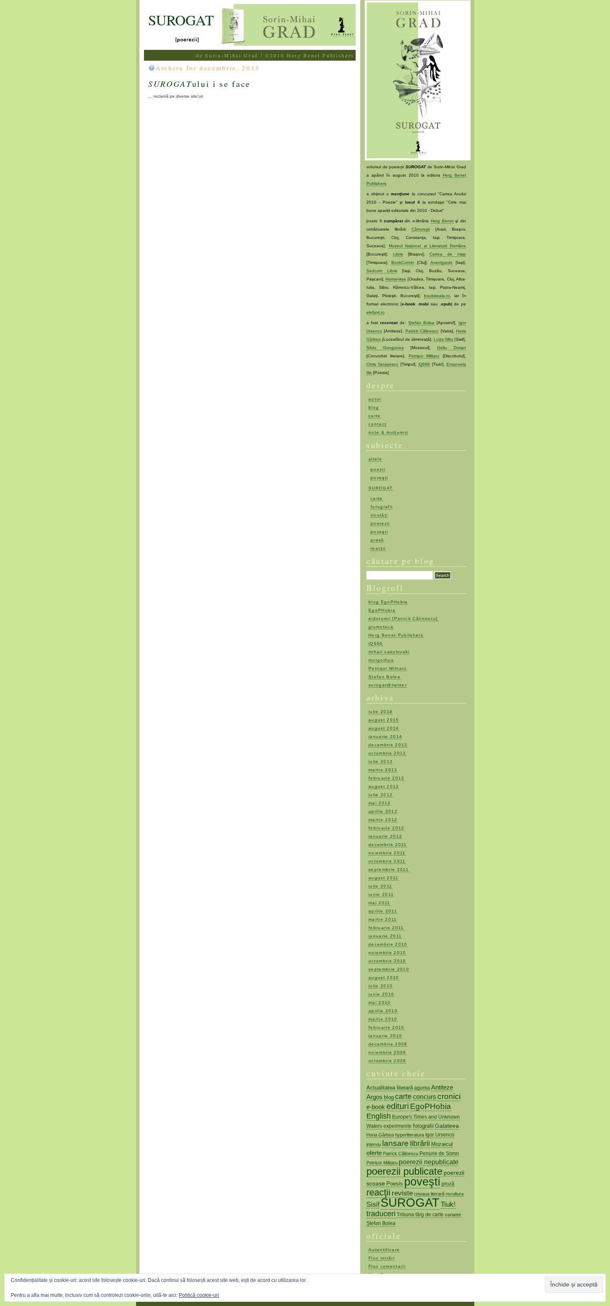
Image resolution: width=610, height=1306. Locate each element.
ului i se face (199, 83)
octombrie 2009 (387, 1060)
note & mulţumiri (388, 432)
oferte (374, 1153)
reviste (402, 1193)
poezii (378, 469)
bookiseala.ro (437, 295)
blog (373, 407)
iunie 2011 (381, 894)
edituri (397, 1106)
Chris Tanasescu (382, 364)
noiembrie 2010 (387, 952)
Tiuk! (448, 1204)
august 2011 (383, 878)
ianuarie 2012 (385, 836)
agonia (422, 1087)
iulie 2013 (380, 761)
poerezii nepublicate (429, 1162)
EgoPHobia (381, 610)
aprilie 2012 (383, 811)
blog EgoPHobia (388, 602)
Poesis (394, 1184)
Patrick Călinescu (422, 331)
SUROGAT (181, 20)
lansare (395, 1143)
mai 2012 (379, 803)
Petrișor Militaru (382, 1162)
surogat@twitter (387, 685)
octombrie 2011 (387, 861)
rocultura (455, 1193)
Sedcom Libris (381, 270)
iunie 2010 (381, 994)
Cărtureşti (421, 229)
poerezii (380, 523)
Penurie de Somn (439, 1153)
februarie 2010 (386, 1027)
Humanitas (396, 279)
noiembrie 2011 (387, 853)
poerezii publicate (404, 1171)
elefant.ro (375, 312)
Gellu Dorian (451, 347)
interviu (373, 1144)
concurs (424, 1096)
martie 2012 (383, 819)
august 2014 (383, 728)
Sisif (372, 1204)
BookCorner (402, 262)
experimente (397, 1126)
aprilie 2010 (383, 1010)
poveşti (379, 477)
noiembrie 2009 (387, 1052)
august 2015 (383, 720)
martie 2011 (382, 919)
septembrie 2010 (388, 969)
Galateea (447, 1125)
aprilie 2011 (382, 911)
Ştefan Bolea (421, 322)
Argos (374, 1096)
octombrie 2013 (387, 753)
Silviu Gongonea (385, 347)
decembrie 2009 (387, 1044)
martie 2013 (383, 769)
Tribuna (405, 1214)
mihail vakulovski (389, 651)
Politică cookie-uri (199, 1295)
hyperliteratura (409, 1134)
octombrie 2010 (387, 961)
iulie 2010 (380, 986)
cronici (449, 1096)
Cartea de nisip (447, 254)
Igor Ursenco (439, 1135)
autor (374, 399)
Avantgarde (441, 262)
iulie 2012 (380, 794)
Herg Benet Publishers (395, 635)
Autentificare (384, 1249)
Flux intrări (381, 1258)
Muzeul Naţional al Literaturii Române (427, 245)
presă (377, 540)
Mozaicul (442, 1144)
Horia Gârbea (380, 1134)
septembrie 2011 (388, 869)
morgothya (381, 660)
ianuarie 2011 (385, 936)
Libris (398, 254)
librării (420, 1143)
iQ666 (424, 364)
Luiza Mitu (443, 339)
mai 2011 (379, 902)
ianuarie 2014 (385, 736)
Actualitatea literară (389, 1088)
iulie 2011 (380, 886)
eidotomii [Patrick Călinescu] (403, 618)
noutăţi (379, 515)
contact (377, 424)
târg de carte (429, 1214)
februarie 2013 (386, 778)
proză (448, 1183)
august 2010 (383, 977)
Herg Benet (442, 221)
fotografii (382, 506)
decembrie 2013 (387, 745)
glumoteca (380, 627)
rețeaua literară (429, 1193)
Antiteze (442, 1087)
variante (453, 1214)
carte (374, 415)
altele (375, 459)
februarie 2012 (386, 828)
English (378, 1116)
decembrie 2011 (387, 844)
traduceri (380, 1214)
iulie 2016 (380, 711)
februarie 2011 (386, 927)
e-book (375, 1107)
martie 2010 (383, 1019)
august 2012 (383, 786)
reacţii (378, 548)
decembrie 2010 (387, 944)
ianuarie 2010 (385, 1035)
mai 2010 (379, 1002)
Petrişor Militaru (424, 356)
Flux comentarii (386, 1266)
